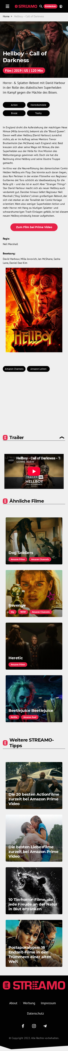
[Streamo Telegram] (44, 1026)
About (13, 1003)
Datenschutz (35, 1013)
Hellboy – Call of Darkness (29, 16)
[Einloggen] (59, 6)
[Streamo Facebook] (23, 1026)
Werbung (29, 1003)
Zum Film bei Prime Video (34, 227)
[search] (40, 6)
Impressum (48, 1003)
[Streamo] (26, 6)
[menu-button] (7, 6)
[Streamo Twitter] (34, 1026)
